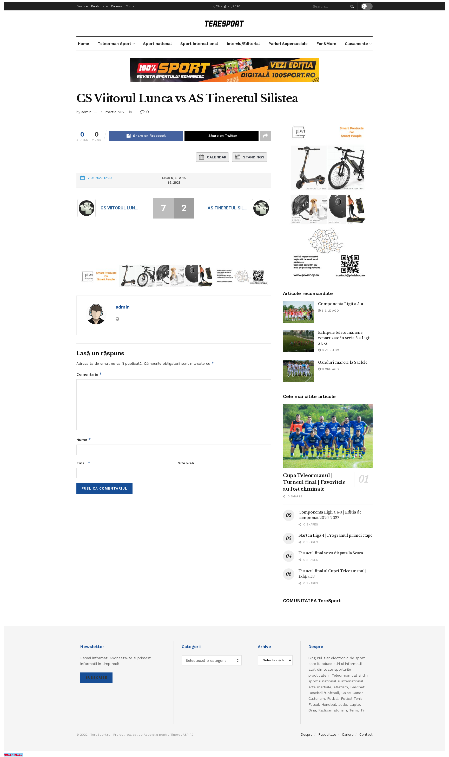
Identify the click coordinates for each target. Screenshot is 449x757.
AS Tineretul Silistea (227, 208)
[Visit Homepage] (224, 23)
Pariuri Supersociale (288, 43)
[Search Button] (351, 6)
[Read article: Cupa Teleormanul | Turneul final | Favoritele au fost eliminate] (328, 436)
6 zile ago (330, 350)
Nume (83, 439)
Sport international (199, 43)
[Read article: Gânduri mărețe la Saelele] (298, 371)
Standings (254, 157)
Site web (186, 463)
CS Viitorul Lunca (120, 208)
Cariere (116, 6)
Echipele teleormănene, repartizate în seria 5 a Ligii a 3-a (344, 338)
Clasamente (356, 43)
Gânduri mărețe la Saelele (342, 362)
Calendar (216, 157)
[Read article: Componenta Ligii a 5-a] (298, 312)
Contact (132, 6)
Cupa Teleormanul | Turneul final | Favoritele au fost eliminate (314, 482)
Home (83, 43)
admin (86, 112)
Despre (82, 6)
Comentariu (89, 374)
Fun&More (326, 43)
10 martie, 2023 (114, 112)
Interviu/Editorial (243, 43)
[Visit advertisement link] (224, 73)
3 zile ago (330, 310)
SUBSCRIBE (96, 677)
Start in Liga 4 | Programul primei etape (335, 535)
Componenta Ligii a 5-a (340, 303)
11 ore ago (330, 369)
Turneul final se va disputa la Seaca (331, 553)
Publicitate (99, 6)
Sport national (157, 43)
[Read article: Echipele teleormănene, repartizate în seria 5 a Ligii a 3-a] (298, 341)
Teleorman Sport (114, 43)
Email (83, 462)
